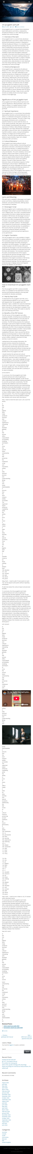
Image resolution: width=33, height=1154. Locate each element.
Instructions (5, 1137)
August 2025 (5, 1101)
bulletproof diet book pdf (9, 1059)
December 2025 (6, 1094)
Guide (3, 1135)
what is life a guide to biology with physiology (14, 1065)
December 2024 (6, 1115)
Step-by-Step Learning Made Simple (18, 1148)
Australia (5, 1031)
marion (12, 27)
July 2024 (4, 1123)
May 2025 (4, 1106)
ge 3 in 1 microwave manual (9, 1061)
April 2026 (5, 1088)
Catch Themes (20, 1151)
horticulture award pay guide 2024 (13, 1027)
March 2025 (5, 1110)
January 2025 (5, 1113)
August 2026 (5, 1082)
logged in (11, 1045)
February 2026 (6, 1091)
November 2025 (6, 1096)
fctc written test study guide (9, 1063)
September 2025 (6, 1099)
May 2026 (4, 1086)
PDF (3, 1140)
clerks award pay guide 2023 (11, 1026)
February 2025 (6, 1111)
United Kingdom (6, 1142)
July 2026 (4, 1084)
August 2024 (5, 1121)
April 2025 (5, 1108)
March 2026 (5, 1089)
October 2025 (5, 1098)
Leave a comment (20, 27)
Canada (4, 1134)
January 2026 (5, 1093)
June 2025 (4, 1104)
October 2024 (5, 1118)
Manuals (4, 1139)
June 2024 (4, 1125)
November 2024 (6, 1116)
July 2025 (4, 1103)
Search (4, 1049)
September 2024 (6, 1120)
